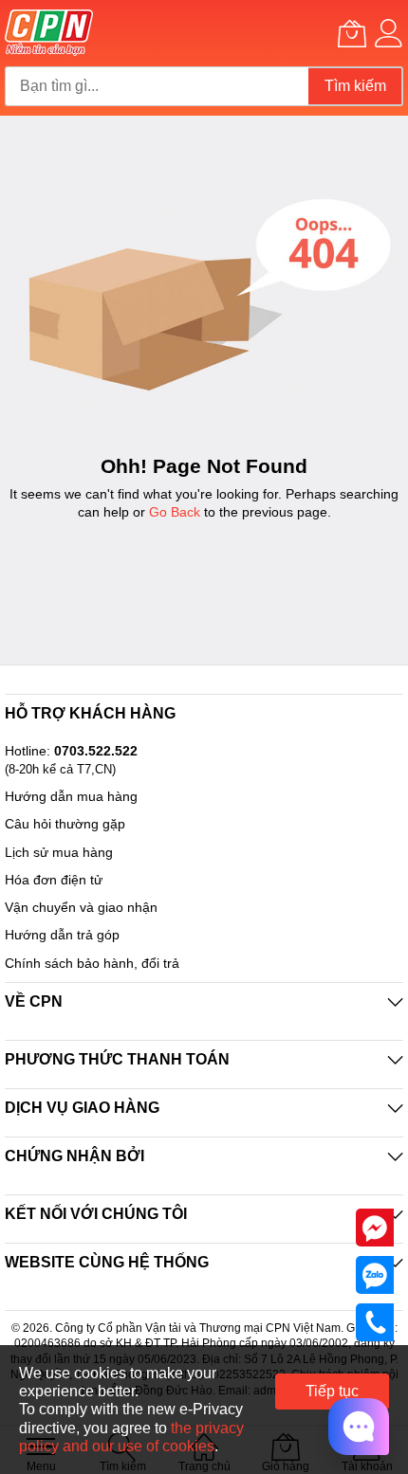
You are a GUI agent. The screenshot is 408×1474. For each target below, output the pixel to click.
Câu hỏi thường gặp (65, 823)
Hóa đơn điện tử (53, 879)
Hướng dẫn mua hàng (71, 796)
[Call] (375, 1321)
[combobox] (156, 86)
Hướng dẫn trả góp (62, 934)
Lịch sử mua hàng (59, 852)
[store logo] (49, 33)
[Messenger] (375, 1226)
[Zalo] (375, 1274)
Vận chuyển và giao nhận (81, 907)
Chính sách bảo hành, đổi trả (92, 963)
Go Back (174, 511)
